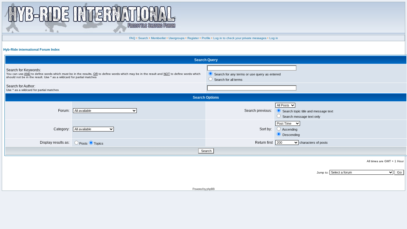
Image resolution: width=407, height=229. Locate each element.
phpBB (210, 189)
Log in (273, 38)
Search (143, 38)
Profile (206, 38)
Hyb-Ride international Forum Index (31, 49)
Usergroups (176, 38)
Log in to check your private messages (239, 38)
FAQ (132, 38)
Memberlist (158, 38)
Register (193, 38)
